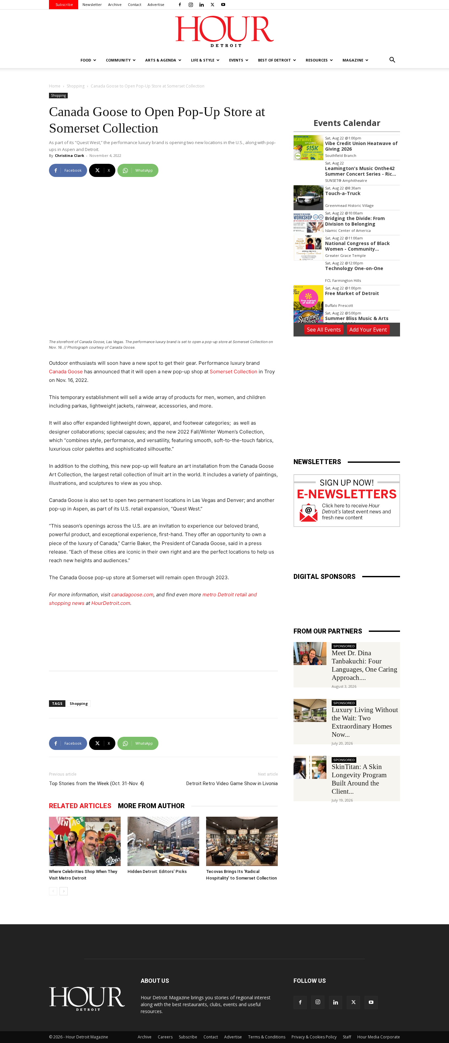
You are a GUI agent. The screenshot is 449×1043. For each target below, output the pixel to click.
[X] (212, 4)
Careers (165, 1037)
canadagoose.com (132, 594)
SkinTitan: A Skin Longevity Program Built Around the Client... (359, 779)
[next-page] (63, 891)
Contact (134, 4)
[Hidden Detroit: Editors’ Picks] (163, 841)
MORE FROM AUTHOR (151, 806)
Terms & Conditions (266, 1037)
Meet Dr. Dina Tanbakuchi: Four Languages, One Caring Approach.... (364, 665)
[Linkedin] (201, 4)
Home (54, 86)
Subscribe (64, 4)
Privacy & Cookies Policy (314, 1037)
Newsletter (92, 4)
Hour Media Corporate (378, 1037)
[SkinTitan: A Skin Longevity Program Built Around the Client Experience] (310, 767)
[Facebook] (180, 4)
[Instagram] (191, 4)
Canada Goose (66, 371)
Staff (347, 1037)
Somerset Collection (233, 371)
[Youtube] (223, 4)
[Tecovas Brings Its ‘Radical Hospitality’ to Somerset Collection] (242, 841)
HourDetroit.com (110, 603)
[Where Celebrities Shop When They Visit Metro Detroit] (85, 841)
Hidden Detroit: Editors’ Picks (157, 871)
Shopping (75, 86)
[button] (392, 61)
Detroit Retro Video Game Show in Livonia (232, 783)
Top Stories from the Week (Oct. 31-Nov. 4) (96, 783)
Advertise (156, 4)
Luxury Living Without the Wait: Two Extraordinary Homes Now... (365, 722)
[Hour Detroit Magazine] (224, 31)
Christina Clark (69, 155)
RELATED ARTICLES (80, 806)
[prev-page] (53, 891)
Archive (115, 4)
